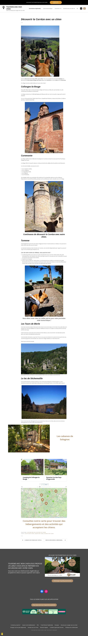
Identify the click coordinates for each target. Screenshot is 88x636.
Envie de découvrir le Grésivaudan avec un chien (56, 540)
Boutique (57, 625)
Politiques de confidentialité (71, 627)
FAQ (38, 625)
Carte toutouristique (47, 8)
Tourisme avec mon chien (14, 8)
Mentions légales (44, 627)
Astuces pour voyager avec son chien (69, 625)
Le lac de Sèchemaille (32, 378)
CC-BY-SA (65, 517)
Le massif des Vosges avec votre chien (34, 540)
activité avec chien (29, 533)
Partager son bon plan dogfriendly (18, 627)
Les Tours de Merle (30, 323)
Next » (46, 484)
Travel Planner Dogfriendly (47, 625)
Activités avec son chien (68, 8)
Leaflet (50, 517)
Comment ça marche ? (15, 625)
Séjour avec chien (39, 533)
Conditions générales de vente (56, 627)
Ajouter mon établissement (55, 2)
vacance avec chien (48, 533)
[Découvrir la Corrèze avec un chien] (40, 26)
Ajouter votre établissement (28, 625)
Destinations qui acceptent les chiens (36, 532)
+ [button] (22, 489)
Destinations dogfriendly (35, 8)
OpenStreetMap (57, 517)
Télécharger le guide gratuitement (62, 581)
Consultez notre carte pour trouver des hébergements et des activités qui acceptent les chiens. (44, 524)
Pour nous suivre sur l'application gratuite (44, 605)
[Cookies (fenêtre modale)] (2, 634)
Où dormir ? (57, 8)
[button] (22, 487)
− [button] (22, 491)
